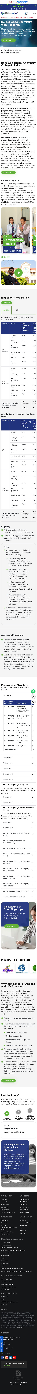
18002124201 (22, 2)
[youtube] (22, 9)
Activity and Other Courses (14, 897)
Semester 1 (7, 695)
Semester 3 (8, 763)
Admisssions (5, 1204)
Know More (10, 926)
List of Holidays (5, 1234)
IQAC (2, 1258)
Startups (3, 1225)
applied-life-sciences (13, 50)
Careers (22, 1233)
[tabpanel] (16, 230)
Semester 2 (8, 757)
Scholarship (4, 1207)
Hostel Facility (24, 1201)
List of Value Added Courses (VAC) (17, 848)
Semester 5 (8, 774)
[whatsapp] (33, 691)
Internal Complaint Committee (10, 1247)
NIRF (2, 1299)
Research (4, 1222)
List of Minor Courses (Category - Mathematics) (16, 885)
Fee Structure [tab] (6, 310)
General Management (7, 1284)
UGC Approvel (5, 1242)
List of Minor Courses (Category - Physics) (16, 862)
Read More (20, 1327)
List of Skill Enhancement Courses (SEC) (16, 855)
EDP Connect (5, 1289)
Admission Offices (25, 1222)
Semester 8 (8, 802)
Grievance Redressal (7, 1253)
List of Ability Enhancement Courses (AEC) (14, 842)
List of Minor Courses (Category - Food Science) (16, 877)
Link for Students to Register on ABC (12, 1268)
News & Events (24, 1207)
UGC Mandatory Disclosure (9, 1302)
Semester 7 (8, 797)
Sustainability (5, 1263)
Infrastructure (24, 1209)
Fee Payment (5, 1209)
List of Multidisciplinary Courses (15, 891)
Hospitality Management (8, 1287)
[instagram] (19, 9)
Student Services (25, 1199)
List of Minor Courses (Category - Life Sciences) (16, 870)
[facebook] (11, 9)
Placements (4, 1220)
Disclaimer (24, 1382)
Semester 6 (8, 779)
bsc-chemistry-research (10, 52)
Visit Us (22, 1228)
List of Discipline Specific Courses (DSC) (16, 834)
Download (6, 302)
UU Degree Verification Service (14, 1364)
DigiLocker (4, 1260)
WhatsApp (23, 1230)
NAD (2, 1266)
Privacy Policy (14, 1382)
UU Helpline (23, 1225)
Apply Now (7, 40)
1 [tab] (8, 257)
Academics (4, 1201)
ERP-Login (4, 1304)
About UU (4, 1199)
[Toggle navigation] (34, 12)
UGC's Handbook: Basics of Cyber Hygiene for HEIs (16, 1271)
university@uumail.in (7, 1347)
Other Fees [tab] (17, 310)
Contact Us (23, 1220)
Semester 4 (8, 768)
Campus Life (23, 1204)
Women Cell (5, 1255)
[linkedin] (16, 9)
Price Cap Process (6, 1279)
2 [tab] (9, 257)
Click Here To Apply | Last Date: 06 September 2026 (17, 17)
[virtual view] (33, 696)
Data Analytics (5, 1281)
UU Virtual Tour (24, 1212)
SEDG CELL (4, 1296)
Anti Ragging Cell (6, 1245)
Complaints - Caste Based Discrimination (13, 1250)
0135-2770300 (5, 1343)
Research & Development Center (9, 1228)
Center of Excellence (7, 1232)
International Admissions (8, 1212)
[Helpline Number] (33, 702)
